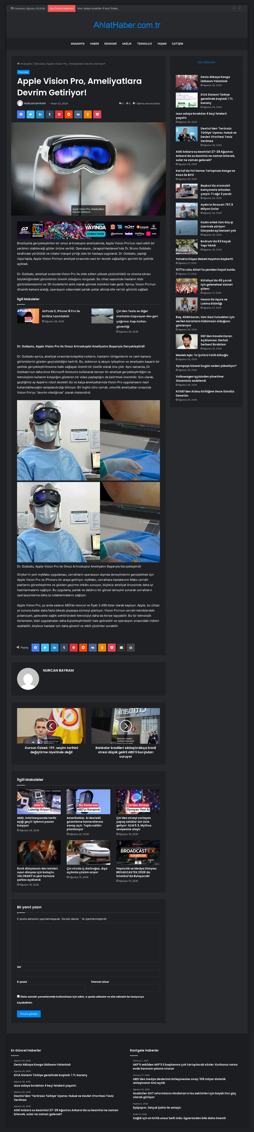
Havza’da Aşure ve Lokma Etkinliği (214, 301)
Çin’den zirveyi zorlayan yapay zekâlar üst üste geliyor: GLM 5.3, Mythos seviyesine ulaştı (133, 823)
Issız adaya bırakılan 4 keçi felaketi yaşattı (103, 8)
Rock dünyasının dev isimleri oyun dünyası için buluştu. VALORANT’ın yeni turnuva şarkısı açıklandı (37, 874)
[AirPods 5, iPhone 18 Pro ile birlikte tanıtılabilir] (28, 316)
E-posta (23, 981)
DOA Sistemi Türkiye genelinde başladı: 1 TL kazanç (217, 99)
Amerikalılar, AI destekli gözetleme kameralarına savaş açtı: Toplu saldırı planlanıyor (85, 823)
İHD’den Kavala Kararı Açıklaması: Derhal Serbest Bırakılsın (216, 340)
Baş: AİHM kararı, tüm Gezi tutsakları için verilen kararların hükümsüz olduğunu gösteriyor (205, 321)
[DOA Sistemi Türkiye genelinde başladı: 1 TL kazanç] (187, 100)
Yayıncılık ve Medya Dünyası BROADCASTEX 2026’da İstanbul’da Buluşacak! (136, 872)
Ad (20, 966)
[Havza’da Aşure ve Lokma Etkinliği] (187, 304)
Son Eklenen (206, 62)
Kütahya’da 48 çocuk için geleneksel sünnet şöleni (217, 284)
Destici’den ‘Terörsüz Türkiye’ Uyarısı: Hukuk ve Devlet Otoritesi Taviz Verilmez (219, 135)
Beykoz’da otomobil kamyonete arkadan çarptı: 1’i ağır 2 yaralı (216, 190)
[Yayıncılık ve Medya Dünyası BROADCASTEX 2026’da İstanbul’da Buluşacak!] (138, 852)
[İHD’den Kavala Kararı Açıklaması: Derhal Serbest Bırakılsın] (187, 341)
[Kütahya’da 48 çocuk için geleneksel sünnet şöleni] (187, 285)
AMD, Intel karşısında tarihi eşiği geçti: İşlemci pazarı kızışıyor (36, 821)
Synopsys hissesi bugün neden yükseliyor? (206, 366)
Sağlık (127, 43)
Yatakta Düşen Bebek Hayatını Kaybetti (204, 259)
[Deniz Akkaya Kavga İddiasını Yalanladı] (187, 82)
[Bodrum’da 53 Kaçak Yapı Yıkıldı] (187, 246)
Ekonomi (110, 43)
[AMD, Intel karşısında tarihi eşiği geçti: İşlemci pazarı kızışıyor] (39, 801)
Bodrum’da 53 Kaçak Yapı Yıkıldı (216, 243)
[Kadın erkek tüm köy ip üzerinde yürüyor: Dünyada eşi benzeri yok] (187, 227)
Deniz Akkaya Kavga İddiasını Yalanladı (215, 79)
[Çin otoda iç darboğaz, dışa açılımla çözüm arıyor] (88, 852)
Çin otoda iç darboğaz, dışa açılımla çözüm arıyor (87, 870)
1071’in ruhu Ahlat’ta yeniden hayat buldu (205, 270)
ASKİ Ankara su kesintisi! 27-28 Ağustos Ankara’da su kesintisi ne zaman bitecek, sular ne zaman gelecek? (205, 156)
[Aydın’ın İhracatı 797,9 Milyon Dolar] (187, 210)
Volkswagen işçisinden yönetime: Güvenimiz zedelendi (200, 379)
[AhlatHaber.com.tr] (127, 25)
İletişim (177, 43)
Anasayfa (78, 43)
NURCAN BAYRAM (35, 103)
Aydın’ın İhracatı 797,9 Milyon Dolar (217, 207)
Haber (94, 43)
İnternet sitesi (100, 981)
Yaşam (161, 43)
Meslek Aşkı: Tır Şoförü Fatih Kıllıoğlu (202, 355)
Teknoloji (144, 43)
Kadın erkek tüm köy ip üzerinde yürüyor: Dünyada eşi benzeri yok (218, 226)
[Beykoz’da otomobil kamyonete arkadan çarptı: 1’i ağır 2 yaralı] (187, 191)
